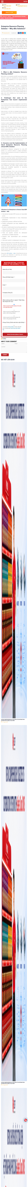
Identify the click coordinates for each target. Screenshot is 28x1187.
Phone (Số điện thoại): (9, 277)
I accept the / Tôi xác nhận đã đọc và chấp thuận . (12, 328)
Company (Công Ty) (7, 292)
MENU (26, 1)
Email (4, 285)
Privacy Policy (11, 326)
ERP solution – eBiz (11, 253)
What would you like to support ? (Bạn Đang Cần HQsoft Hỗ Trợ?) (13, 300)
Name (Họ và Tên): (7, 269)
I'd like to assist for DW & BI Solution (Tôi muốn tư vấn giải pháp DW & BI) (11, 318)
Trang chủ (4, 16)
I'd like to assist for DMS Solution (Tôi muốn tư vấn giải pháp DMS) (12, 306)
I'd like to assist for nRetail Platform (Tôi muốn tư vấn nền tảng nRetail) (11, 312)
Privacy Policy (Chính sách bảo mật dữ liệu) (14, 322)
